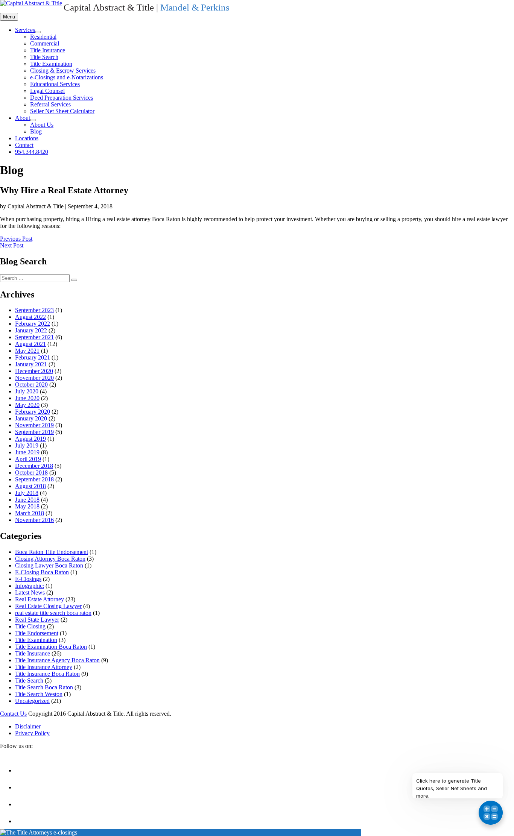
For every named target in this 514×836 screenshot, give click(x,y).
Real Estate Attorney (39, 599)
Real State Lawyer (37, 619)
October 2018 (31, 472)
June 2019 (27, 452)
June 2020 (27, 398)
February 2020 (32, 411)
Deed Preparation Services (61, 97)
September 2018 (34, 479)
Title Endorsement (36, 633)
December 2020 (34, 371)
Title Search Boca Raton (44, 687)
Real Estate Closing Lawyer (48, 606)
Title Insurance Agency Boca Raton (57, 660)
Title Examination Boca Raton (51, 646)
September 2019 (34, 432)
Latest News (30, 592)
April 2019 (28, 459)
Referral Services (50, 104)
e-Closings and (66, 77)
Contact (24, 145)
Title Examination (51, 64)
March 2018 (29, 513)
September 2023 (34, 310)
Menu (9, 17)
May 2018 (27, 506)
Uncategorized (32, 701)
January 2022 (31, 330)
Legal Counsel (47, 91)
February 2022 (32, 323)
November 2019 (34, 425)
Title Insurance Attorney (43, 667)
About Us (41, 124)
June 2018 (27, 499)
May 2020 (27, 405)
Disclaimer (28, 726)
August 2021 (30, 344)
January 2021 (31, 364)
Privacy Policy (32, 733)
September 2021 (34, 337)
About (22, 118)
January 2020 (31, 418)
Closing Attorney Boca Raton (50, 558)
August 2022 (30, 317)
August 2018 (30, 486)
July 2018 (26, 493)
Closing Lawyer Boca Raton (49, 565)
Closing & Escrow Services (63, 70)
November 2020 (34, 378)
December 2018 (34, 466)
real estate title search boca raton (53, 613)
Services (25, 30)
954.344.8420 (31, 152)
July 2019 (26, 445)
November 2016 (34, 520)
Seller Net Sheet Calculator (62, 111)
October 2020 (31, 384)
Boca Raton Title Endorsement (51, 552)
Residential (43, 36)
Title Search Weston (38, 694)
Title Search (44, 57)
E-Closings (28, 579)
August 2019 (30, 438)
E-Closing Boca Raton (42, 572)
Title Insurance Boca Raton (47, 674)
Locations (26, 138)
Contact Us (13, 713)
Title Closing (30, 626)
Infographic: (29, 586)
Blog (36, 131)
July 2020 (26, 391)
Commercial (44, 43)
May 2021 (27, 350)
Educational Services (55, 84)
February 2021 (32, 357)
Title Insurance (47, 50)
